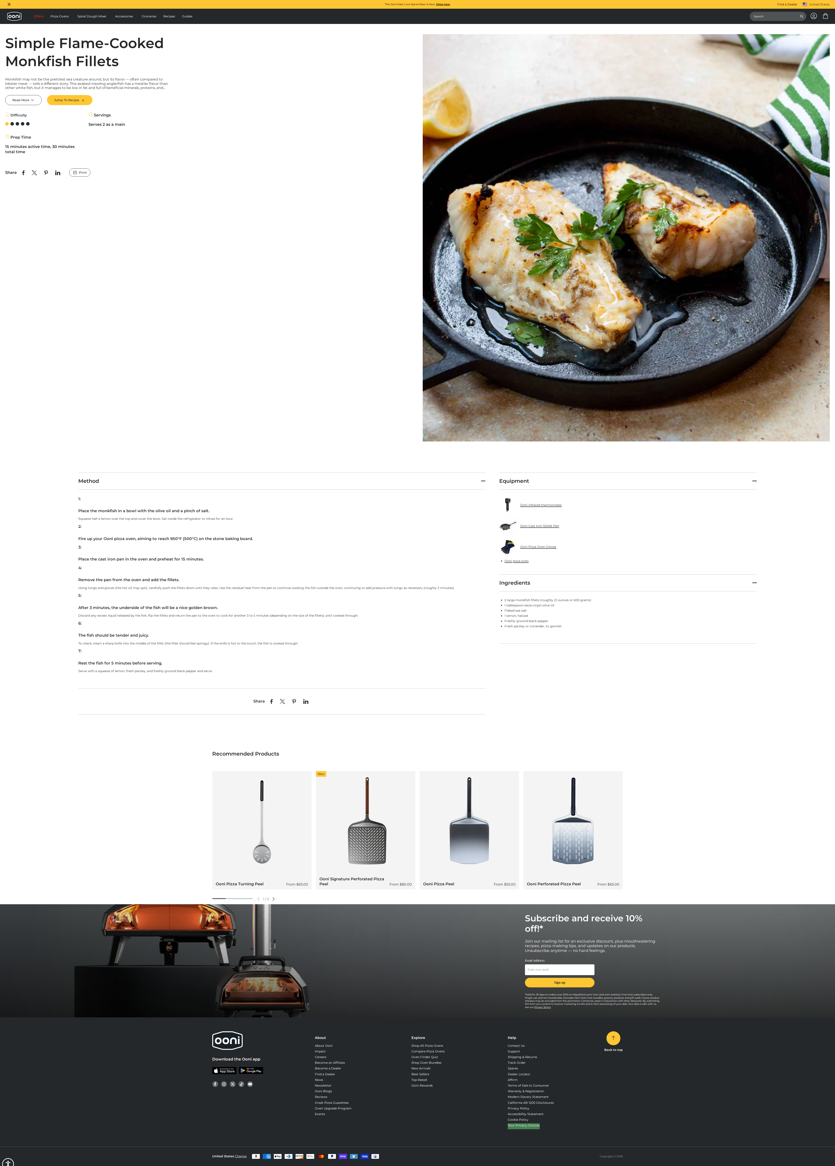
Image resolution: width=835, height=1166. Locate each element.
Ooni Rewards (422, 1085)
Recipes (169, 16)
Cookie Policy (518, 1120)
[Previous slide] (258, 899)
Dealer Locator (519, 1074)
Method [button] (88, 481)
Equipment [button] (514, 481)
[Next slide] (274, 899)
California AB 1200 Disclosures (531, 1103)
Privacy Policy (518, 1108)
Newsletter (323, 1085)
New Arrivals (421, 1068)
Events (320, 1114)
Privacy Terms (542, 1007)
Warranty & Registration (526, 1091)
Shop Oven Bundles (426, 1063)
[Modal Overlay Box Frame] (560, 975)
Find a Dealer (787, 4)
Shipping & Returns (522, 1057)
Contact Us (516, 1046)
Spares (513, 1068)
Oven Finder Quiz (424, 1057)
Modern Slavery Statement (528, 1097)
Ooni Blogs (323, 1091)
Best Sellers (420, 1074)
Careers (320, 1057)
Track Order (517, 1063)
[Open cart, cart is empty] (825, 16)
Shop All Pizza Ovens (427, 1046)
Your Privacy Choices (524, 1125)
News (319, 1080)
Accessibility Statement (526, 1114)
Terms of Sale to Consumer (528, 1085)
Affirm (513, 1080)
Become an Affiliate (330, 1063)
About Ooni (323, 1046)
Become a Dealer (328, 1068)
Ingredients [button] (514, 583)
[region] (417, 4)
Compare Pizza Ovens (428, 1051)
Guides (187, 16)
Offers (38, 16)
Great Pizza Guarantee (332, 1103)
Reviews (321, 1097)
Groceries (149, 16)
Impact (320, 1051)
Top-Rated (419, 1080)
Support (514, 1051)
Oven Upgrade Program (333, 1108)
